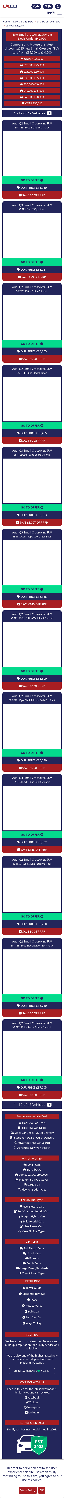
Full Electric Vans (33, 1248)
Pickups (34, 1258)
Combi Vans (33, 1263)
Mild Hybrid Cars (33, 1221)
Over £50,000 (33, 103)
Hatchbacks (33, 1169)
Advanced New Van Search (33, 1147)
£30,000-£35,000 (33, 78)
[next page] (49, 113)
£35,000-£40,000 (33, 84)
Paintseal (33, 1311)
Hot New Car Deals (33, 1123)
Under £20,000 (33, 58)
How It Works (33, 1305)
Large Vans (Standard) (34, 1268)
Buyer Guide (33, 1288)
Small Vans (33, 1253)
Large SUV (33, 1184)
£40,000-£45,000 (33, 90)
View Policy (27, 1490)
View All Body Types (33, 1189)
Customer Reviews (33, 1293)
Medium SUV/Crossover (33, 1179)
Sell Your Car (33, 1317)
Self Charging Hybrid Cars (33, 1211)
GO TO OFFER (30, 180)
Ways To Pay (33, 1323)
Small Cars (33, 1164)
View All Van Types (33, 1273)
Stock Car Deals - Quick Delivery (34, 1133)
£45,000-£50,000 (33, 97)
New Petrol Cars (33, 1226)
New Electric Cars (33, 1206)
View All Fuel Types (33, 1231)
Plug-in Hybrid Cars (33, 1216)
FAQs (33, 1299)
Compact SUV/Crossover (33, 1174)
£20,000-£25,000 (33, 65)
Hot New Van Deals (33, 1127)
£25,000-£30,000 (33, 71)
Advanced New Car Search (33, 1142)
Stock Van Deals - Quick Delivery (33, 1137)
